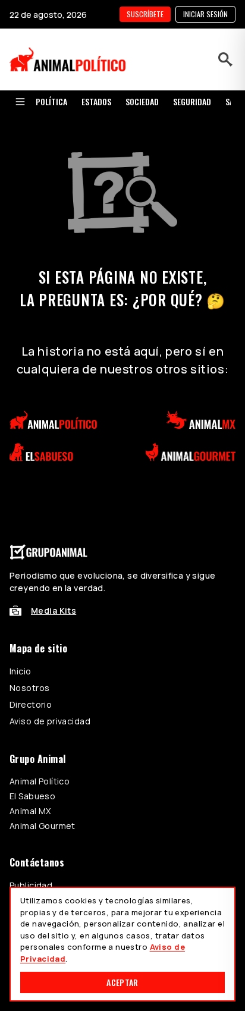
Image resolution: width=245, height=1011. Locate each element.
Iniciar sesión (205, 14)
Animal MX (30, 811)
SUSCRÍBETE (145, 14)
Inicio (21, 671)
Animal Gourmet (43, 825)
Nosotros (29, 687)
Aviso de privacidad (50, 721)
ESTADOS (96, 101)
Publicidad (31, 885)
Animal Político (40, 781)
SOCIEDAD (142, 101)
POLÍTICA (51, 101)
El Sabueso (32, 796)
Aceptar (122, 982)
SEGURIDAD (192, 101)
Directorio (31, 704)
